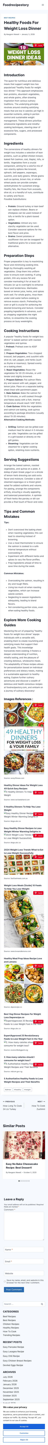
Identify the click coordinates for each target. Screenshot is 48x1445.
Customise (24, 1433)
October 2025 (10, 1395)
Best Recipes (9, 18)
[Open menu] (42, 5)
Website (9, 1273)
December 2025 (11, 1388)
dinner (8, 1090)
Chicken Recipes (11, 1324)
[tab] (19, 1181)
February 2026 (10, 1381)
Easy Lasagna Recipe (13, 1351)
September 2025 (11, 1399)
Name (9, 1249)
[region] (24, 1424)
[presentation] (24, 1145)
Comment (9, 1209)
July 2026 (8, 1377)
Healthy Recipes (11, 1327)
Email (8, 1261)
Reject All (24, 1440)
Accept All (24, 1426)
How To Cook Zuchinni (38, 1105)
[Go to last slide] (7, 1155)
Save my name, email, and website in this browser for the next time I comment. (25, 1281)
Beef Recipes (9, 1316)
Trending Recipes (11, 1335)
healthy (17, 1090)
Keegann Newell (12, 34)
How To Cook (9, 1331)
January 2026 (10, 1384)
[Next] (41, 1155)
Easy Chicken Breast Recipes (17, 1360)
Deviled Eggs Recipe (13, 1365)
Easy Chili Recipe (11, 1356)
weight (27, 1090)
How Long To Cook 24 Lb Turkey (12, 1105)
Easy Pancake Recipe (13, 1347)
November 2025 (11, 1392)
